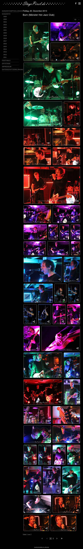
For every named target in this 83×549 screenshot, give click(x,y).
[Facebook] (75, 3)
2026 (5, 16)
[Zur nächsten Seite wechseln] (57, 538)
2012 (5, 54)
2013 (5, 52)
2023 (5, 24)
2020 (5, 33)
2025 (5, 19)
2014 (5, 49)
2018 (5, 38)
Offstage (6, 63)
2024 (5, 22)
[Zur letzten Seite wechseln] (61, 538)
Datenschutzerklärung (12, 69)
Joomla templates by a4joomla (41, 547)
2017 (5, 41)
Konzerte (6, 14)
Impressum (6, 66)
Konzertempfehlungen (12, 11)
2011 (5, 57)
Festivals (6, 60)
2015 (5, 46)
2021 (5, 30)
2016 (5, 44)
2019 (5, 35)
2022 (5, 27)
